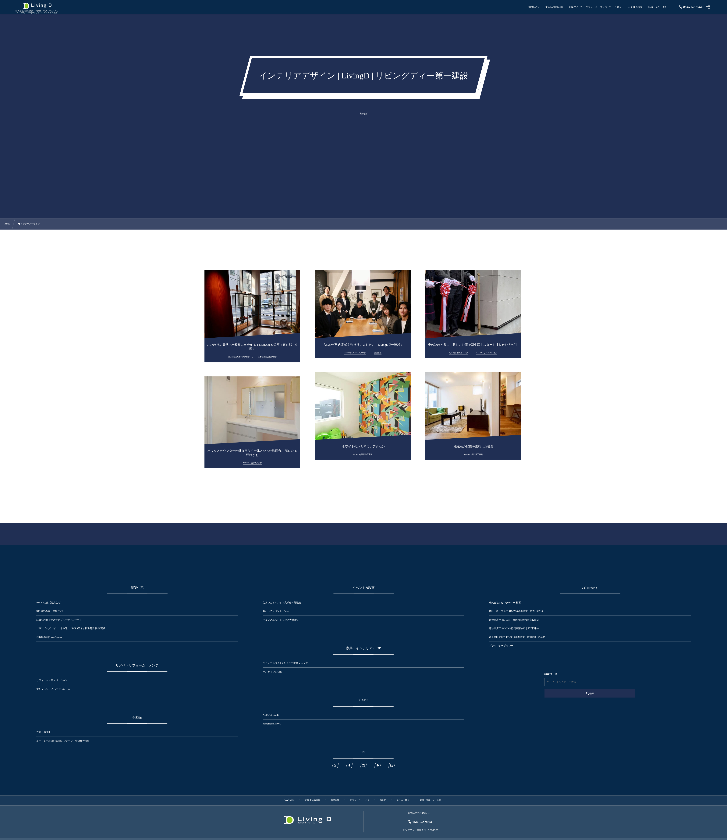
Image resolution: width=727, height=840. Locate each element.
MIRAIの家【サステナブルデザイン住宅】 (59, 620)
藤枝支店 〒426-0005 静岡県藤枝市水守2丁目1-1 (514, 628)
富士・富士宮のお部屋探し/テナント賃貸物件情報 (63, 741)
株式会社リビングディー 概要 (505, 602)
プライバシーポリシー (501, 645)
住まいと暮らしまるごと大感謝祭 (281, 620)
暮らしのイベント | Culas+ (276, 611)
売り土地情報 (45, 732)
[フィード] (391, 765)
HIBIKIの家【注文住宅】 (49, 602)
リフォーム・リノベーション (52, 680)
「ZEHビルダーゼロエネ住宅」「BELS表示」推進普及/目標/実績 (70, 628)
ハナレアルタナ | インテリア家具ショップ (285, 663)
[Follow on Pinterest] (377, 765)
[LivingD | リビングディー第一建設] (37, 6)
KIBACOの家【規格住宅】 (50, 611)
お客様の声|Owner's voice (49, 637)
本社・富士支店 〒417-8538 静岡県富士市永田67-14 (516, 611)
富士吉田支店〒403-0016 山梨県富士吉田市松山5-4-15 (517, 637)
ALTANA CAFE (271, 715)
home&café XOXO (272, 723)
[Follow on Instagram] (363, 765)
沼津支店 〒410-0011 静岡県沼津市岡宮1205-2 (514, 620)
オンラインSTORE (272, 671)
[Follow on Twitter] (335, 765)
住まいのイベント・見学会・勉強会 (282, 602)
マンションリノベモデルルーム (53, 689)
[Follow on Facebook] (349, 765)
